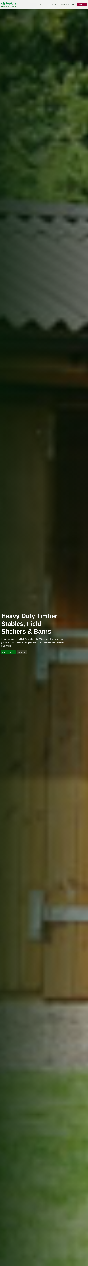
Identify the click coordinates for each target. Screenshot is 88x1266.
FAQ (73, 4)
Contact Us (81, 4)
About (46, 4)
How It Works (65, 4)
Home (40, 4)
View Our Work (7, 652)
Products (53, 4)
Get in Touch (22, 652)
